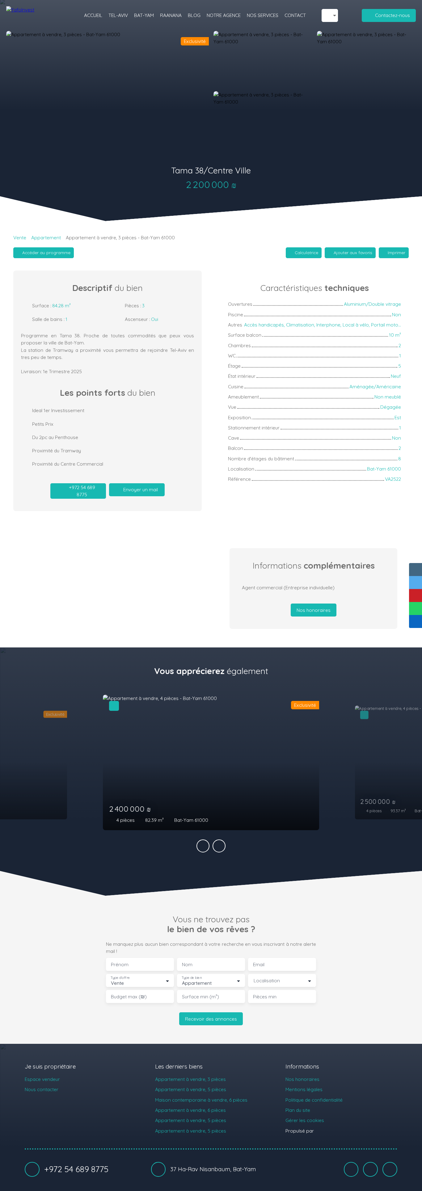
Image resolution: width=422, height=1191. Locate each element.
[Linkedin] (370, 1169)
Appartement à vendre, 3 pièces (190, 1079)
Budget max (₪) (129, 997)
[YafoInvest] (37, 15)
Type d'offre (120, 978)
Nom (187, 964)
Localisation (267, 981)
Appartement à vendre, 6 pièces (190, 1110)
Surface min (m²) (200, 997)
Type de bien (191, 978)
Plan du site (297, 1110)
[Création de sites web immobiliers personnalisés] (330, 1130)
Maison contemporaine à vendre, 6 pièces (201, 1100)
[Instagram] (389, 1169)
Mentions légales (304, 1089)
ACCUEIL (93, 15)
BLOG (194, 15)
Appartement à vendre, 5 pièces (190, 1089)
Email (258, 964)
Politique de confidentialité (314, 1100)
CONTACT (295, 15)
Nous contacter (41, 1089)
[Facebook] (351, 1169)
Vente (19, 237)
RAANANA (171, 15)
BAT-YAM (144, 15)
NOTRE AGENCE (224, 15)
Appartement (46, 237)
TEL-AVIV (118, 15)
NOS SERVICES (262, 15)
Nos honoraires (302, 1079)
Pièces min (264, 997)
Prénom (120, 964)
